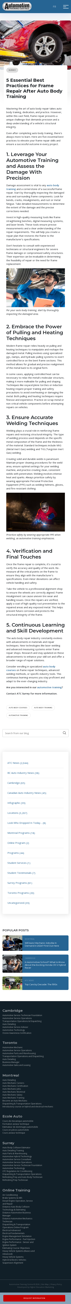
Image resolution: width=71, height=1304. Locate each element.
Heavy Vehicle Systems (12, 1256)
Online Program (16, 842)
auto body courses (18, 708)
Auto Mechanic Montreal (13, 1091)
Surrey (12, 70)
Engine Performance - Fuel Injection (18, 1239)
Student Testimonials (19, 872)
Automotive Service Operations (17, 1018)
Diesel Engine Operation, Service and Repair (17, 1202)
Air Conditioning (10, 1195)
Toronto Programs (18, 892)
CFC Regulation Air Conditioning (17, 1171)
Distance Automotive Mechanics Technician (17, 1220)
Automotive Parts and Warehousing (19, 1053)
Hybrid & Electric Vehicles (14, 1259)
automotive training (18, 715)
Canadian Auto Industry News (24, 792)
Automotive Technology (13, 1029)
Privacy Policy (56, 1284)
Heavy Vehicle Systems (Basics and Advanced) (18, 1252)
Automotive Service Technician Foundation (22, 1015)
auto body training (43, 708)
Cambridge (13, 782)
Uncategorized (15, 902)
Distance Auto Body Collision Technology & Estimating (16, 1208)
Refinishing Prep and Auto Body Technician (22, 1177)
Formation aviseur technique (15, 1123)
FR (54, 6)
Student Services (17, 862)
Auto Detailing (9, 1024)
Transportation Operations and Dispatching (23, 1056)
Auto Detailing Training (13, 1150)
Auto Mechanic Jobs (11, 1088)
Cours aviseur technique (13, 1132)
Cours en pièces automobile (15, 1129)
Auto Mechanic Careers (13, 1082)
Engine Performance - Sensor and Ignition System (18, 1243)
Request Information (34, 1298)
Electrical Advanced (11, 1230)
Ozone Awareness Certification (16, 1032)
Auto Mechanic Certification (15, 1085)
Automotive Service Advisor (15, 1027)
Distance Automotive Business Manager (16, 1214)
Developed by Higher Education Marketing (35, 1287)
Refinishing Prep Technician (15, 1180)
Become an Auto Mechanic (14, 1100)
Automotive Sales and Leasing (16, 1065)
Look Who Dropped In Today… (24, 822)
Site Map (45, 1284)
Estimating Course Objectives (16, 1248)
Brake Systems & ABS (12, 1197)
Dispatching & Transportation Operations (21, 1103)
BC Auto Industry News (20, 772)
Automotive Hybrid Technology (17, 1156)
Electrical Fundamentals (13, 1233)
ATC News (13, 762)
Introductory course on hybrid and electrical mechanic (27, 1106)
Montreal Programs (18, 832)
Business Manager (10, 1062)
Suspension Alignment (12, 1262)
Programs (13, 852)
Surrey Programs (17, 882)
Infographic (13, 802)
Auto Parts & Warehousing (14, 1153)
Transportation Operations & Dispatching (21, 1021)
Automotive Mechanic (12, 1047)
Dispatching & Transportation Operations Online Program (16, 1226)
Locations (12, 812)
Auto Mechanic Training (13, 1097)
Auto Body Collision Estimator (16, 1147)
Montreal (30, 939)
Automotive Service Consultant (16, 1159)
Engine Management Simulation (17, 1236)
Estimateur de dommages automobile (20, 1126)
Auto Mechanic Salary (12, 1094)
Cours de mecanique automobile (17, 1120)
